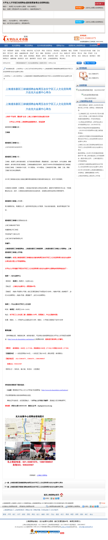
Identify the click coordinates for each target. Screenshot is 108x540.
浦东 (81, 514)
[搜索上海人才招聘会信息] (79, 63)
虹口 (38, 514)
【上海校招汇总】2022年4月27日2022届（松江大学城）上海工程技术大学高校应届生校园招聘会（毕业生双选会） (91, 116)
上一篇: (34, 482)
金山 (91, 514)
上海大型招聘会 (17, 76)
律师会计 (6, 58)
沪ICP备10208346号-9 (86, 527)
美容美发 (48, 53)
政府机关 (21, 58)
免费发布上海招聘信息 (77, 45)
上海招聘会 (19, 68)
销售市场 (30, 50)
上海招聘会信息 (85, 101)
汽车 (4, 50)
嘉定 (57, 514)
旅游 (25, 56)
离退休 (38, 56)
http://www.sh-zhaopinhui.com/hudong (21, 339)
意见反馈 (45, 510)
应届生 (17, 50)
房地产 (32, 53)
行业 (95, 53)
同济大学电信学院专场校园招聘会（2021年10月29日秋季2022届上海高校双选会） (90, 130)
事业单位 (62, 58)
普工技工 (10, 53)
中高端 (23, 50)
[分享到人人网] (58, 498)
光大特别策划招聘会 (44, 45)
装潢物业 (31, 56)
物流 (70, 50)
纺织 (16, 56)
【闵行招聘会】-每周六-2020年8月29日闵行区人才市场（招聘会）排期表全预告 (90, 107)
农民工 (44, 56)
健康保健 (13, 58)
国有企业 (85, 56)
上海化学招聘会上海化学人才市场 (89, 176)
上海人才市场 (65, 527)
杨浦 (43, 514)
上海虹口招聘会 (42, 475)
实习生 (68, 56)
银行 (56, 56)
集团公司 (67, 53)
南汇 (86, 514)
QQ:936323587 (99, 90)
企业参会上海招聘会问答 (9, 506)
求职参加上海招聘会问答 (26, 506)
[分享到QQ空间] (51, 498)
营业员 (39, 58)
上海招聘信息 (8, 510)
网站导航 (37, 510)
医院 (20, 56)
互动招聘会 (94, 45)
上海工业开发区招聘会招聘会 (34, 68)
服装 (16, 53)
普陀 (28, 514)
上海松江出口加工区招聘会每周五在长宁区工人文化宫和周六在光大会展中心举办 (90, 147)
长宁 (18, 514)
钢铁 (41, 53)
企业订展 (99, 4)
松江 (62, 514)
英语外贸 (51, 56)
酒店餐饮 (64, 50)
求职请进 (78, 7)
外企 (61, 53)
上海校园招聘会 (53, 58)
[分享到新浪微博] (53, 498)
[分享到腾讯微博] (56, 498)
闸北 (33, 514)
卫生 (98, 50)
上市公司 (55, 53)
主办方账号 (54, 510)
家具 (44, 58)
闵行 (47, 514)
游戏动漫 (6, 56)
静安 (23, 514)
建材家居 (33, 58)
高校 (85, 53)
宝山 (52, 514)
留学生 (74, 56)
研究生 (74, 53)
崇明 (76, 514)
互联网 (75, 50)
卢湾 (9, 514)
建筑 (11, 56)
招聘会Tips (60, 45)
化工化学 (37, 50)
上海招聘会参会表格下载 (55, 506)
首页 (6, 45)
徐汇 (14, 514)
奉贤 (72, 514)
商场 (43, 50)
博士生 (80, 53)
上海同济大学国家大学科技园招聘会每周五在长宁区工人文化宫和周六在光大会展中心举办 (90, 138)
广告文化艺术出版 (85, 50)
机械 (93, 50)
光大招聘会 (16, 45)
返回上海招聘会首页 (51, 495)
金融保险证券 (23, 53)
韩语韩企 (57, 50)
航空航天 (93, 56)
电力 (37, 53)
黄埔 (4, 514)
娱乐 (26, 58)
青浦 (67, 514)
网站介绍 (29, 510)
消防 (98, 56)
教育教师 (10, 50)
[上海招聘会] (15, 42)
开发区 (90, 53)
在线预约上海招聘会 (74, 506)
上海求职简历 (19, 510)
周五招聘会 (29, 45)
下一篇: (34, 487)
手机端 (103, 503)
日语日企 (49, 50)
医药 (4, 53)
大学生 (62, 56)
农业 (79, 56)
